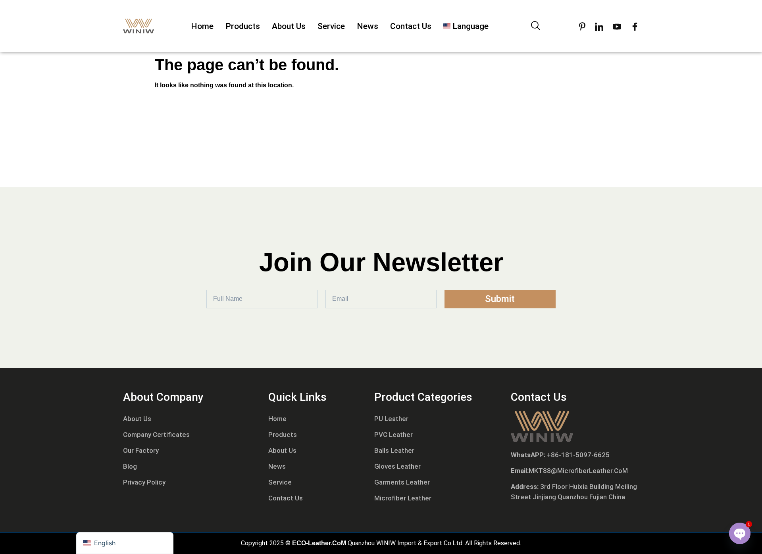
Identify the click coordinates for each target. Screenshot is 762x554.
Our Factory (141, 450)
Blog (130, 466)
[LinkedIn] (599, 26)
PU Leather (391, 419)
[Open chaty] (739, 533)
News (367, 26)
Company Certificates (156, 435)
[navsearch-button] (536, 26)
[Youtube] (617, 26)
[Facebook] (635, 26)
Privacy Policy (144, 482)
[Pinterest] (582, 26)
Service (331, 26)
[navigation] (124, 543)
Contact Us (410, 26)
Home (202, 26)
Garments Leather (402, 482)
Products (242, 26)
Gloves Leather (397, 466)
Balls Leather (394, 450)
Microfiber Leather (402, 498)
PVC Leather (393, 435)
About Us (289, 26)
